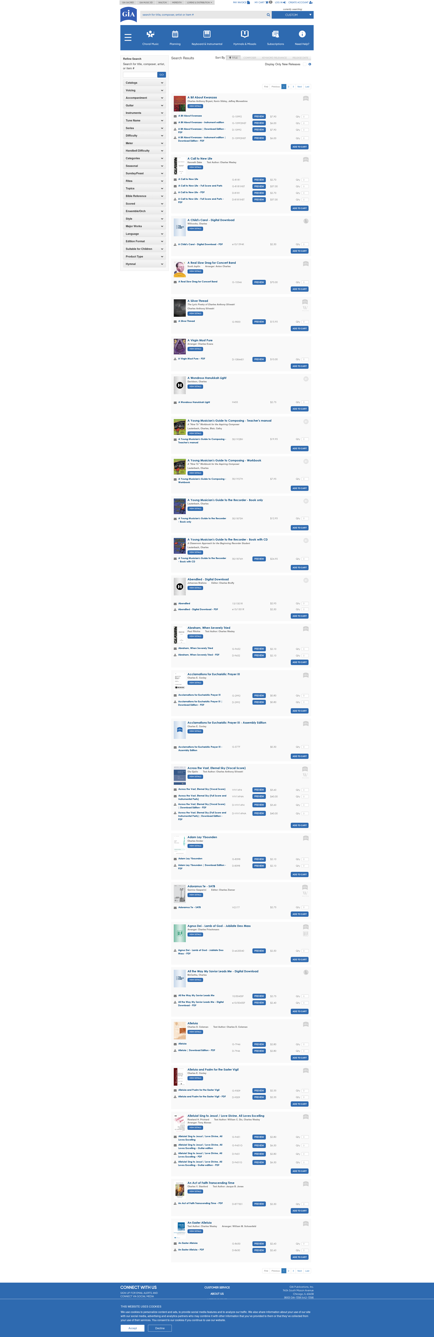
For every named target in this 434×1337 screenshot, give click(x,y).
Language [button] (132, 233)
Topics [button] (130, 188)
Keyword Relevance (274, 57)
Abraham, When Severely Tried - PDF (198, 654)
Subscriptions (275, 44)
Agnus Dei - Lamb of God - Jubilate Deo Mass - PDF (200, 952)
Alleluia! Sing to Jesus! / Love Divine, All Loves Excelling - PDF (200, 1155)
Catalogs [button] (131, 82)
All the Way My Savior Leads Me (196, 995)
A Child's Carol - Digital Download (211, 220)
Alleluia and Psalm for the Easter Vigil (213, 1069)
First (266, 86)
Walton (162, 2)
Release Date (300, 57)
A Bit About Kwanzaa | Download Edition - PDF (201, 130)
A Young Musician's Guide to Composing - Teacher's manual (229, 420)
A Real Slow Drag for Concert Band (212, 262)
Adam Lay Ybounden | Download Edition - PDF (202, 867)
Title (234, 57)
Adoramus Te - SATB (201, 886)
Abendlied (184, 603)
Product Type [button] (134, 256)
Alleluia (193, 1023)
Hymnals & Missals (244, 44)
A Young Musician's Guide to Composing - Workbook (224, 460)
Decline (160, 1328)
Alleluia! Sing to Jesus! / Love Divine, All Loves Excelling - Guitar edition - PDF (200, 1163)
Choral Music (150, 44)
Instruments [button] (133, 112)
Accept (133, 1328)
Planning (175, 44)
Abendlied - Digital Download (208, 579)
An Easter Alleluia (200, 1222)
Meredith (177, 2)
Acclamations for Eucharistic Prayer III (214, 674)
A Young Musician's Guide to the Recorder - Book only (225, 500)
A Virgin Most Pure (200, 340)
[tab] (144, 82)
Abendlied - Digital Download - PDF (198, 609)
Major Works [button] (134, 226)
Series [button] (130, 128)
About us (217, 1293)
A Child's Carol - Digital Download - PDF (200, 244)
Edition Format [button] (135, 241)
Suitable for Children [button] (139, 248)
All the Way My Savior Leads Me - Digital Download (223, 971)
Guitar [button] (130, 105)
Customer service (217, 1287)
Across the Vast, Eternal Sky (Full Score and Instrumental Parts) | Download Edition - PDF (202, 816)
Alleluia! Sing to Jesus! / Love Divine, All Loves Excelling (226, 1115)
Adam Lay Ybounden (202, 837)
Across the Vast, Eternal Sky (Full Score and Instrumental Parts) (202, 797)
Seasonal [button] (132, 165)
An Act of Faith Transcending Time (211, 1182)
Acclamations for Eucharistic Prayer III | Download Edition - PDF (200, 703)
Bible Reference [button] (136, 196)
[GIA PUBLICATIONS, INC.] (128, 14)
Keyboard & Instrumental (207, 44)
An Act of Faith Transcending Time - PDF (200, 1203)
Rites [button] (129, 180)
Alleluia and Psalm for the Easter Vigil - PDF (202, 1096)
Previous (276, 86)
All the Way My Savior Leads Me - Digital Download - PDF (201, 1003)
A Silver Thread (198, 300)
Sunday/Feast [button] (135, 173)
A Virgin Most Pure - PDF (191, 358)
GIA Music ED (146, 2)
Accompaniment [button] (136, 97)
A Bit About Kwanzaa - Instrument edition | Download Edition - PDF (202, 139)
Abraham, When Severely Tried (209, 627)
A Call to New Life (200, 158)
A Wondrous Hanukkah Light (207, 377)
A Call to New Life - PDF (191, 192)
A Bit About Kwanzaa (202, 97)
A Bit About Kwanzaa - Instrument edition (201, 122)
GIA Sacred (128, 2)
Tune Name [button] (133, 120)
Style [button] (129, 218)
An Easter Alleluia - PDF (191, 1249)
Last (307, 86)
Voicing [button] (130, 90)
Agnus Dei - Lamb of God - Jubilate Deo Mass (219, 925)
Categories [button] (133, 158)
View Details (195, 106)
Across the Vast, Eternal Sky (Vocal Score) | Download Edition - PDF (201, 806)
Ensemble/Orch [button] (136, 211)
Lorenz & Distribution (199, 2)
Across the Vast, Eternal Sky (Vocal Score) (216, 768)
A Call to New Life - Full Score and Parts (200, 185)
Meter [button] (129, 143)
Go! (162, 74)
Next (300, 86)
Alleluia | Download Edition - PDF (196, 1050)
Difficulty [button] (131, 135)
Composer (249, 57)
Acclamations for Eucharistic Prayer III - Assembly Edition (227, 722)
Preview (259, 116)
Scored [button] (130, 203)
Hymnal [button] (131, 263)
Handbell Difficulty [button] (138, 150)
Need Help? (302, 44)
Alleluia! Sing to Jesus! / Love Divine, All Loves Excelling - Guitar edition (200, 1146)
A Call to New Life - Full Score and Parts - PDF (201, 200)
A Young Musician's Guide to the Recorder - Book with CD (228, 539)
